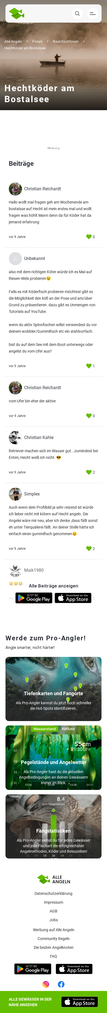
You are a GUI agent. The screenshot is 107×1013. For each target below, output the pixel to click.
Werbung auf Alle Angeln (53, 930)
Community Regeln (54, 938)
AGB (53, 911)
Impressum (53, 902)
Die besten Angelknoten (54, 947)
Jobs (53, 920)
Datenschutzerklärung (53, 893)
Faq (53, 956)
